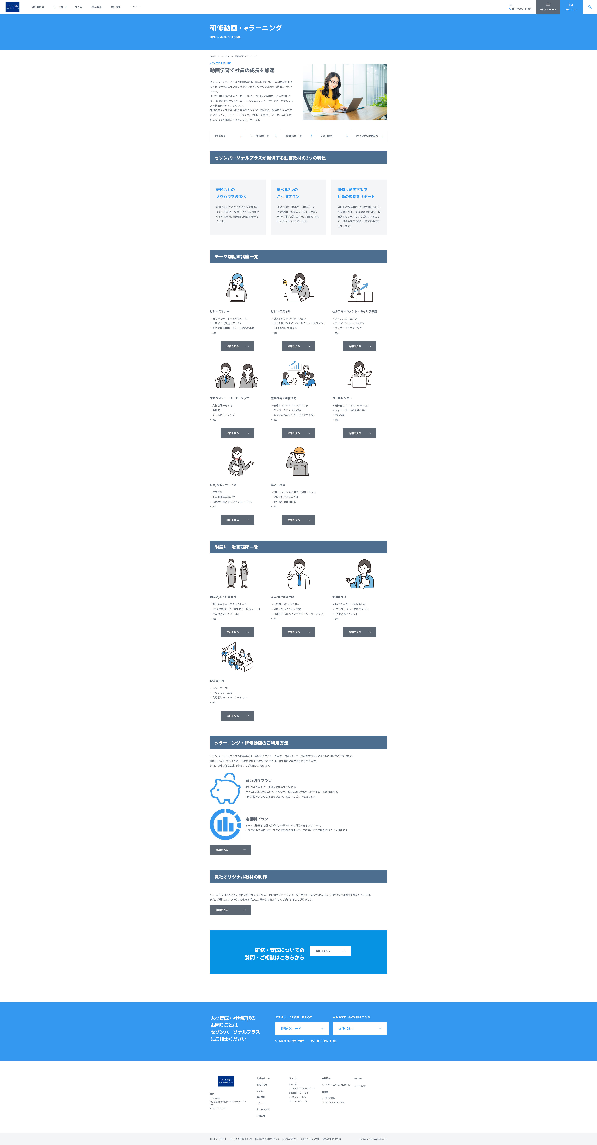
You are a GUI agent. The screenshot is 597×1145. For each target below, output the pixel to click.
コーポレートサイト (218, 1139)
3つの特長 (220, 135)
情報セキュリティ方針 (310, 1139)
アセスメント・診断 (297, 1097)
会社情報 (116, 7)
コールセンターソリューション (302, 1088)
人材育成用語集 (328, 1098)
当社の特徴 (38, 7)
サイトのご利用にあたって (241, 1139)
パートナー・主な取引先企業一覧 (336, 1084)
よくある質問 (263, 1109)
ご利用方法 (327, 135)
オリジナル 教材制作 (367, 135)
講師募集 (358, 1078)
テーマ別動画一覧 (259, 135)
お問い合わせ (571, 9)
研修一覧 (293, 1084)
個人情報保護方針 (289, 1139)
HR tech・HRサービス (298, 1101)
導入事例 (96, 7)
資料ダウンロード (548, 9)
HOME (212, 56)
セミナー (135, 7)
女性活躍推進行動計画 (331, 1139)
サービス (58, 7)
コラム (78, 7)
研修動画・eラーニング (299, 1092)
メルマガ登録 (360, 1086)
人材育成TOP (263, 1078)
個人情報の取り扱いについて (267, 1139)
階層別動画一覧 (293, 135)
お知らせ (261, 1115)
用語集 (325, 1092)
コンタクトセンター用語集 (333, 1102)
